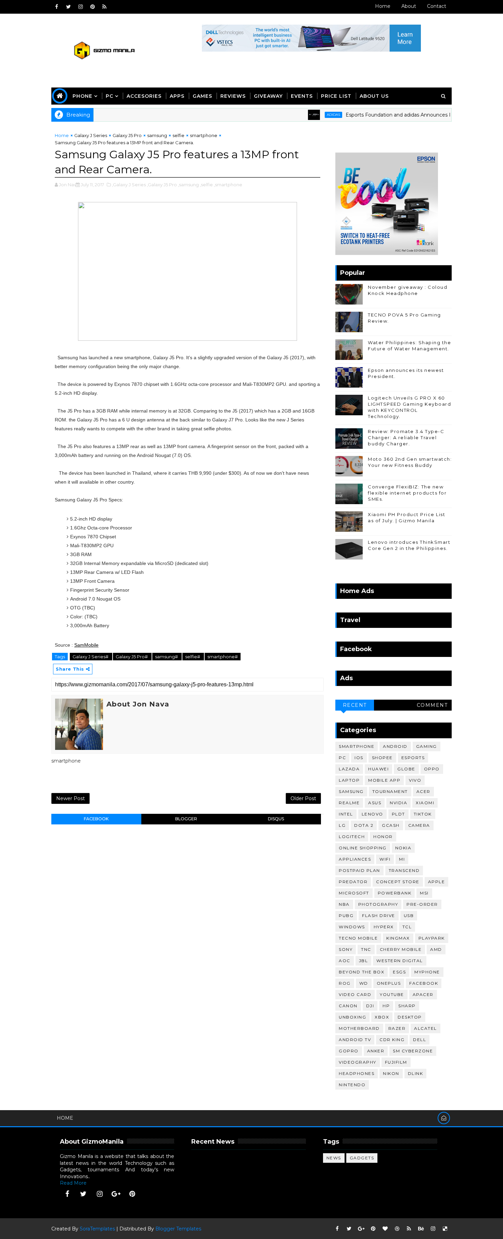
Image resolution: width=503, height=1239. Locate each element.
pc (342, 757)
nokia (403, 847)
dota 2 (363, 825)
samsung (157, 135)
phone (82, 96)
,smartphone (228, 184)
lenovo (372, 814)
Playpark (431, 938)
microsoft (354, 892)
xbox (382, 1017)
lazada (349, 768)
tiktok (423, 814)
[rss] (104, 7)
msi (424, 892)
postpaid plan (359, 870)
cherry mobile (401, 949)
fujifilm (396, 1062)
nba (344, 904)
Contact (436, 6)
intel (346, 814)
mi (402, 859)
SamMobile (86, 645)
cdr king (391, 1039)
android (395, 746)
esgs (399, 971)
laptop (349, 780)
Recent (355, 705)
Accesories (144, 96)
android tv (355, 1039)
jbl (363, 960)
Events (302, 96)
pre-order (422, 904)
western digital (399, 960)
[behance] (421, 1229)
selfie (178, 135)
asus (374, 802)
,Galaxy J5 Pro (162, 184)
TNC (366, 949)
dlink (415, 1073)
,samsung (188, 184)
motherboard (359, 1028)
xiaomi (425, 802)
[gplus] (116, 1194)
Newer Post (70, 798)
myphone (427, 971)
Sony (345, 949)
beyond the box (361, 971)
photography (378, 904)
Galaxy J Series (90, 135)
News (333, 1157)
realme (349, 802)
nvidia (398, 802)
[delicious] (445, 1229)
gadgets (362, 1157)
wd (363, 983)
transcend (404, 870)
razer (397, 1028)
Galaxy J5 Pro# (132, 656)
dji (370, 1005)
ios (358, 757)
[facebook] (56, 7)
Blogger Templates (178, 1229)
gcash (391, 825)
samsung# (167, 656)
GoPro (349, 1050)
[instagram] (80, 7)
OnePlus (389, 983)
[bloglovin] (385, 1229)
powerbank (395, 892)
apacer (423, 994)
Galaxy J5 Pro (127, 135)
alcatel (425, 1028)
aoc (344, 960)
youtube (392, 994)
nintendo (352, 1084)
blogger (186, 818)
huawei (378, 768)
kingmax (398, 938)
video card (355, 994)
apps (177, 96)
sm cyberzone (413, 1050)
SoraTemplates (97, 1229)
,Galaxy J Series (129, 184)
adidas (313, 114)
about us (374, 96)
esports (413, 757)
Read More (73, 1183)
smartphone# (222, 656)
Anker (376, 1050)
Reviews (233, 96)
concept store (398, 881)
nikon (391, 1073)
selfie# (193, 656)
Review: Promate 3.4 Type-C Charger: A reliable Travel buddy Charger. (406, 437)
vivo (415, 780)
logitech (352, 836)
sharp (407, 1005)
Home (382, 6)
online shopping (363, 847)
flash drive (378, 915)
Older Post (303, 798)
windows (352, 926)
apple (436, 881)
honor (383, 836)
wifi (384, 859)
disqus (276, 818)
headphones (356, 1073)
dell (419, 1039)
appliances (355, 859)
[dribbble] (397, 1229)
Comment (432, 705)
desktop (410, 1017)
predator (353, 881)
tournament (390, 791)
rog (345, 983)
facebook (96, 818)
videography (357, 1062)
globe (406, 768)
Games (202, 96)
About (408, 6)
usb (409, 915)
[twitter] (68, 7)
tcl (407, 926)
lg (342, 825)
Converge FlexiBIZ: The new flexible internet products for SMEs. (407, 493)
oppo (432, 768)
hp (386, 1005)
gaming (426, 746)
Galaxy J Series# (91, 656)
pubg (346, 915)
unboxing (352, 1017)
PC (109, 96)
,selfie (206, 184)
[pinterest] (92, 7)
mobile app (384, 780)
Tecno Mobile (358, 938)
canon (348, 1005)
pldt (398, 814)
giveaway (268, 96)
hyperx (384, 926)
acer (423, 791)
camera (419, 825)
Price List (336, 96)
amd (436, 949)
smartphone (203, 135)
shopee (382, 757)
